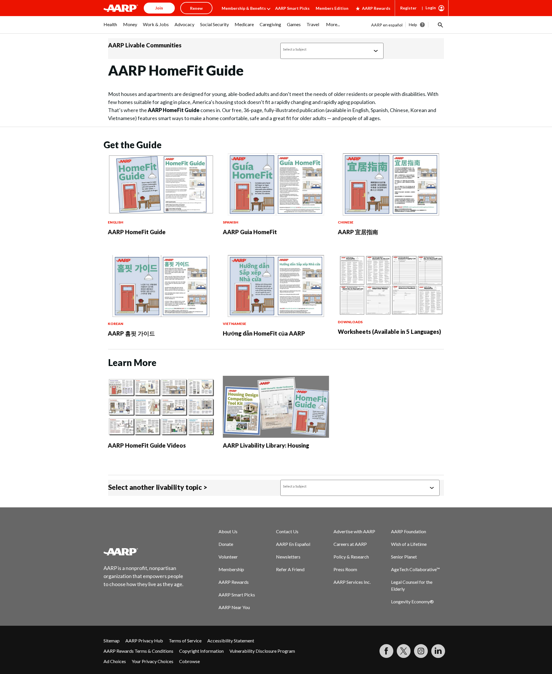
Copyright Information (201, 651)
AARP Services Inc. (352, 582)
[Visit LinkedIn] (438, 651)
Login (430, 7)
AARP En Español (293, 544)
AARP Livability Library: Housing (266, 445)
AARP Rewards (376, 8)
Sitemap (111, 640)
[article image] (161, 213)
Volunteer (228, 556)
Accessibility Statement (230, 640)
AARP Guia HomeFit (250, 231)
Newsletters (288, 556)
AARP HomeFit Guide (137, 231)
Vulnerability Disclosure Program (262, 651)
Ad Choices (114, 661)
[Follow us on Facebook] (386, 651)
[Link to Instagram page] (421, 651)
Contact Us (287, 531)
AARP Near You (234, 607)
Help (413, 24)
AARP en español (386, 24)
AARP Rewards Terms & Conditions (138, 651)
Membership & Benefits (244, 8)
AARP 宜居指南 (358, 231)
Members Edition (332, 8)
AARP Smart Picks (292, 8)
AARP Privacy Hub (144, 640)
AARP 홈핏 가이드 (131, 333)
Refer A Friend (290, 569)
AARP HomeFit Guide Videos (147, 445)
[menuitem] (110, 27)
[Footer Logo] (143, 551)
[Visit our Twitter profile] (404, 651)
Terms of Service (185, 640)
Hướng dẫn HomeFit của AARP (264, 333)
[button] (439, 24)
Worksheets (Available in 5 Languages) (389, 331)
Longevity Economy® (412, 601)
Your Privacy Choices (152, 661)
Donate (225, 544)
